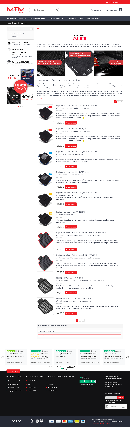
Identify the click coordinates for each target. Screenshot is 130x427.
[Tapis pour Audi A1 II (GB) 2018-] (45, 285)
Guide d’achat (32, 381)
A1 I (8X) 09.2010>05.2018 (16, 33)
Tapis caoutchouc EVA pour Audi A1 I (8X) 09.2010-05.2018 (81, 232)
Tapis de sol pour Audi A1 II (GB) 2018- (72, 128)
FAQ (29, 384)
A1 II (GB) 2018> (13, 37)
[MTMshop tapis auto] (15, 10)
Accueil (9, 23)
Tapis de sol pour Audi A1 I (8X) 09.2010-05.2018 (76, 105)
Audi (21, 23)
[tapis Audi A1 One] (45, 219)
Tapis (15, 23)
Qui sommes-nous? (14, 381)
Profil (107, 2)
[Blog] (41, 421)
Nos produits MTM (13, 387)
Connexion (116, 2)
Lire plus (39, 98)
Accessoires (72, 18)
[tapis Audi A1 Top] (45, 136)
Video (81, 18)
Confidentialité (52, 391)
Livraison (50, 384)
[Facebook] (32, 421)
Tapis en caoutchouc (37, 18)
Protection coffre (56, 18)
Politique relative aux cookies (101, 423)
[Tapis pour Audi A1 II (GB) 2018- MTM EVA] (45, 263)
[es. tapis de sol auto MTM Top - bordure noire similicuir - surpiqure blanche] (45, 113)
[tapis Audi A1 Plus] (45, 180)
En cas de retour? (53, 387)
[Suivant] (121, 101)
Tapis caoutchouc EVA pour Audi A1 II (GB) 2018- (77, 255)
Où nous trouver (13, 384)
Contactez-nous (33, 387)
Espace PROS (32, 391)
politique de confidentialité (114, 401)
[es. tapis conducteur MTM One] (45, 200)
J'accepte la (114, 401)
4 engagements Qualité (15, 391)
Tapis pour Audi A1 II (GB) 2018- (69, 278)
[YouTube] (37, 421)
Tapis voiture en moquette (16, 18)
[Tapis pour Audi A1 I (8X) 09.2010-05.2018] (45, 306)
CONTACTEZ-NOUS (111, 10)
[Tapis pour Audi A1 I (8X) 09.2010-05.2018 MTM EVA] (45, 240)
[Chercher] (57, 10)
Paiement (51, 381)
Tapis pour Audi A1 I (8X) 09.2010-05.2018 (73, 298)
